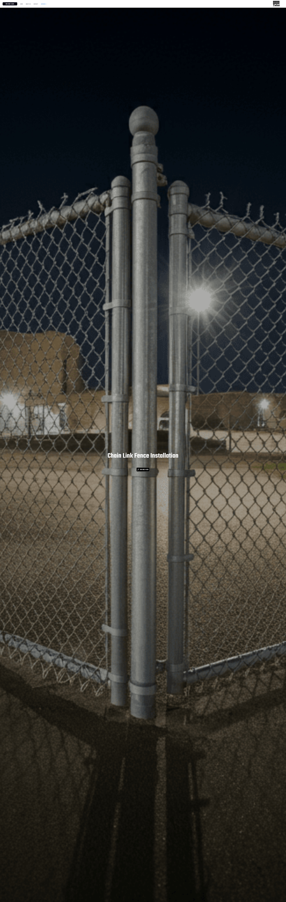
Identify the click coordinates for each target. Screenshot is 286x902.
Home (21, 4)
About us (28, 4)
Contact (36, 4)
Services (43, 4)
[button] (10, 3)
